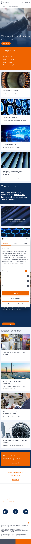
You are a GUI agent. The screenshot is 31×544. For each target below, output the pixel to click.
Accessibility (23, 534)
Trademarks (3, 535)
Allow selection (15, 298)
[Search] (23, 2)
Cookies (18, 534)
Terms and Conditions (5, 534)
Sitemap (9, 535)
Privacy (13, 534)
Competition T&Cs (16, 535)
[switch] (27, 276)
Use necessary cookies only (15, 303)
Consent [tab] (5, 243)
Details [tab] (15, 243)
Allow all (15, 293)
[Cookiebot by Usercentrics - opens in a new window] (22, 239)
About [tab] (25, 243)
